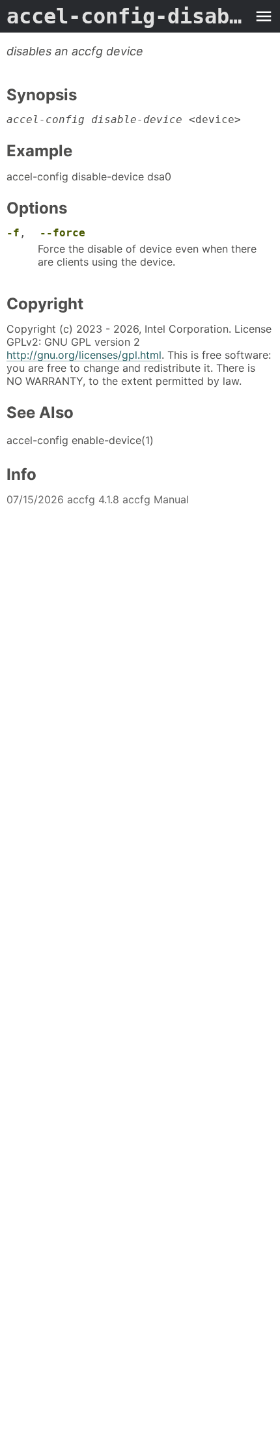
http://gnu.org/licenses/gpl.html (84, 354)
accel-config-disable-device (127, 16)
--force (62, 233)
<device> (124, 119)
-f (13, 233)
